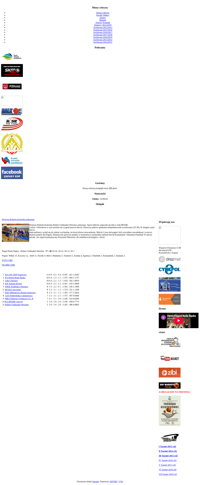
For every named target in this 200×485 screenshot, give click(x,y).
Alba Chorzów (11, 280)
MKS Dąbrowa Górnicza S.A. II (19, 298)
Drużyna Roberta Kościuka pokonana (18, 219)
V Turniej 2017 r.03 (167, 465)
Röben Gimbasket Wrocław (17, 304)
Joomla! (95, 481)
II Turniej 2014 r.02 (168, 451)
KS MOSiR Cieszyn (14, 301)
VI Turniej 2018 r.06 (167, 470)
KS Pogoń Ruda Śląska (15, 278)
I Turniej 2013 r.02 (167, 446)
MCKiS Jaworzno (13, 289)
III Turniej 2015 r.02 (168, 456)
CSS (121, 481)
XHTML (113, 481)
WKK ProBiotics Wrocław (16, 286)
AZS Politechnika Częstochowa (19, 295)
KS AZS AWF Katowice (16, 275)
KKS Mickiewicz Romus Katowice (20, 292)
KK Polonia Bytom (13, 283)
